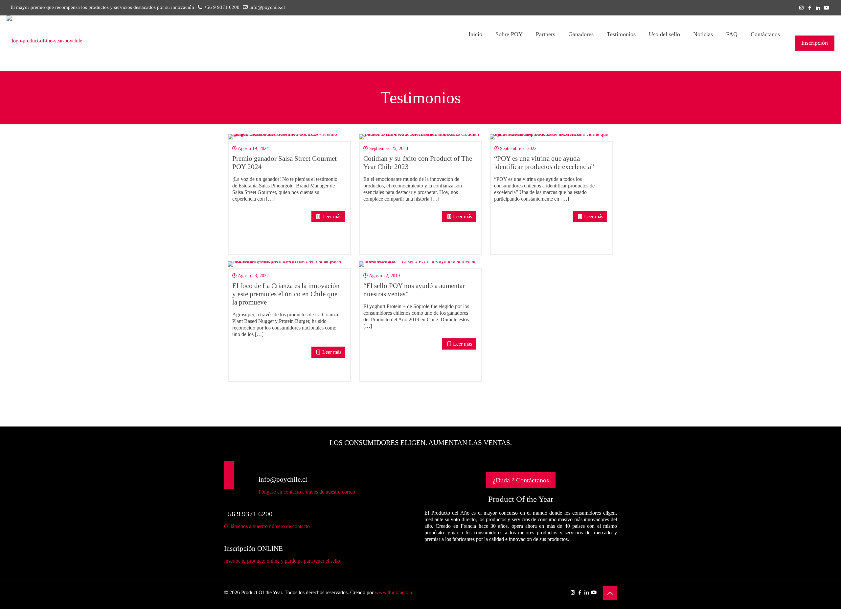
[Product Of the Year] (44, 41)
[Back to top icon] (610, 593)
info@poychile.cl (267, 7)
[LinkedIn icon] (817, 8)
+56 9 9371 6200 (221, 7)
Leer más (331, 216)
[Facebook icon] (809, 8)
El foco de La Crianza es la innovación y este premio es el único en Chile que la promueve (286, 294)
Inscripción (814, 42)
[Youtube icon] (826, 8)
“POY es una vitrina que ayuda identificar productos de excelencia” (544, 163)
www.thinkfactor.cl (395, 592)
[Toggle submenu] (509, 62)
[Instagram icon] (801, 8)
